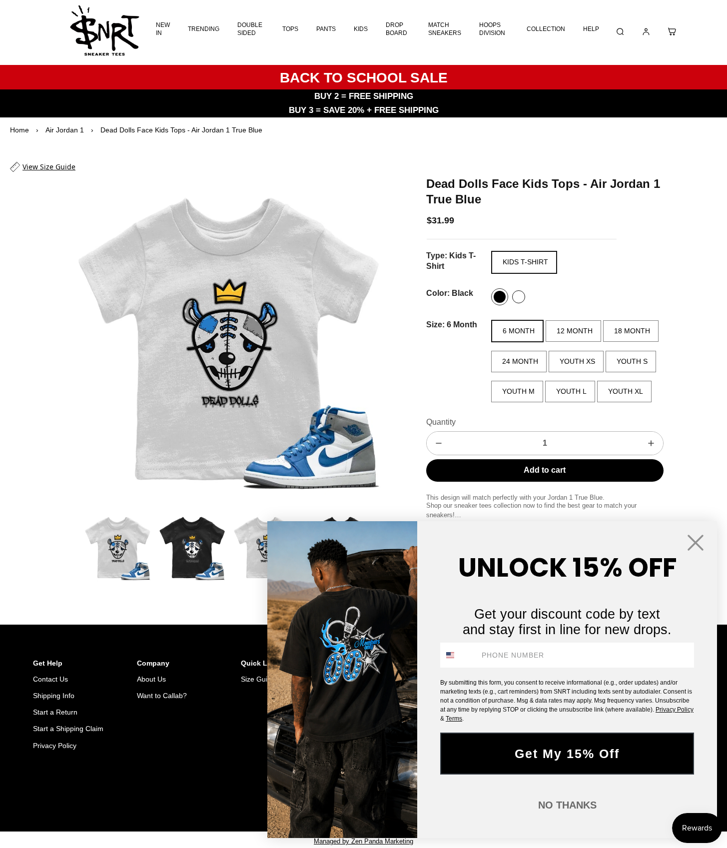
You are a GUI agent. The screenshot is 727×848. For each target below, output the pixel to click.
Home (19, 130)
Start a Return (55, 712)
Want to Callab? (162, 696)
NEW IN (163, 28)
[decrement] (439, 443)
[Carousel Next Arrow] (381, 342)
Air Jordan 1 (64, 130)
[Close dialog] (695, 542)
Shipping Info (53, 696)
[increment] (651, 443)
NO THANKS (567, 805)
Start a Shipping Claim (68, 729)
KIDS (361, 28)
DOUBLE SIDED (249, 28)
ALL (210, 797)
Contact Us (50, 679)
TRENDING (203, 28)
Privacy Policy (54, 746)
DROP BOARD (396, 28)
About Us (151, 679)
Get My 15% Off (567, 754)
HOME (182, 797)
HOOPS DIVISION (492, 28)
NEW (235, 797)
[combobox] (459, 655)
